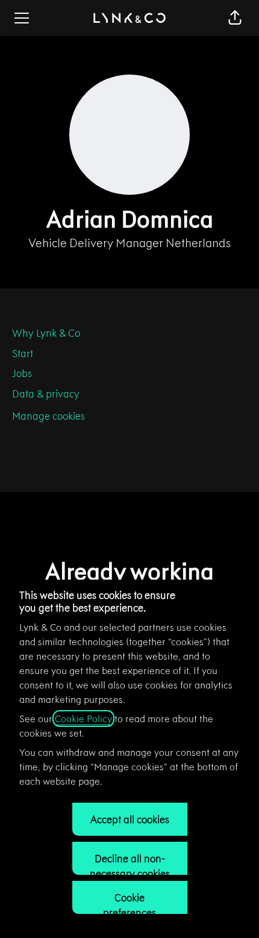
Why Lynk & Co (46, 333)
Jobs (22, 373)
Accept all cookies (129, 819)
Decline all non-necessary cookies (130, 863)
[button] (235, 18)
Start (22, 353)
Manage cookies (48, 416)
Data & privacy (46, 393)
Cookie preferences (129, 902)
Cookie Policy (83, 719)
